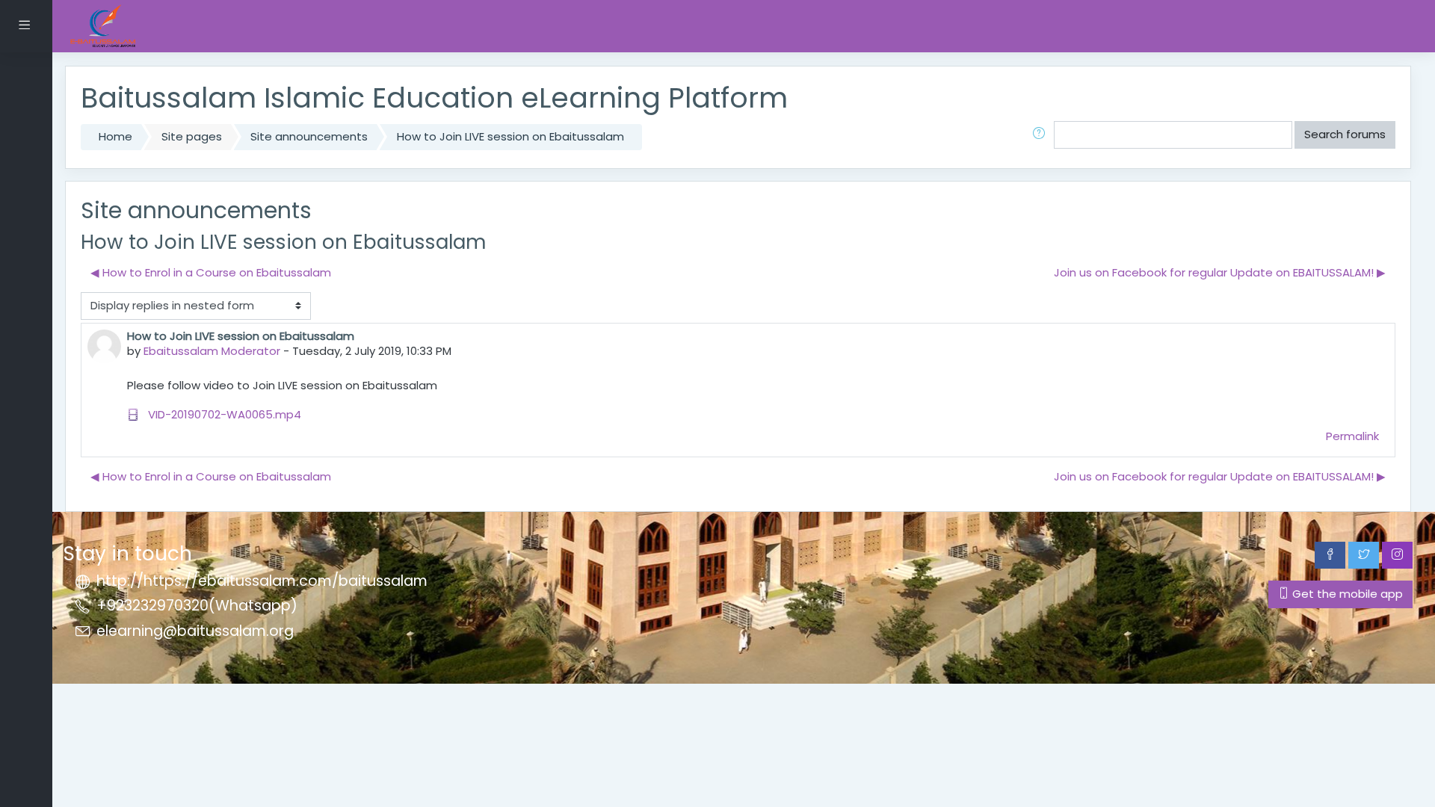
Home (115, 136)
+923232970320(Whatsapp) (196, 606)
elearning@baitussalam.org (195, 631)
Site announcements (309, 136)
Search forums (1345, 134)
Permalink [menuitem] (1352, 436)
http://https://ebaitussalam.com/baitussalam (262, 581)
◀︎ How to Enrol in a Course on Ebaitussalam (210, 272)
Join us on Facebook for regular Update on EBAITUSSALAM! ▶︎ (1220, 272)
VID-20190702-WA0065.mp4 (223, 414)
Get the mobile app (1346, 594)
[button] (1042, 135)
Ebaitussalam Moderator (212, 351)
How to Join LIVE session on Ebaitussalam (510, 136)
